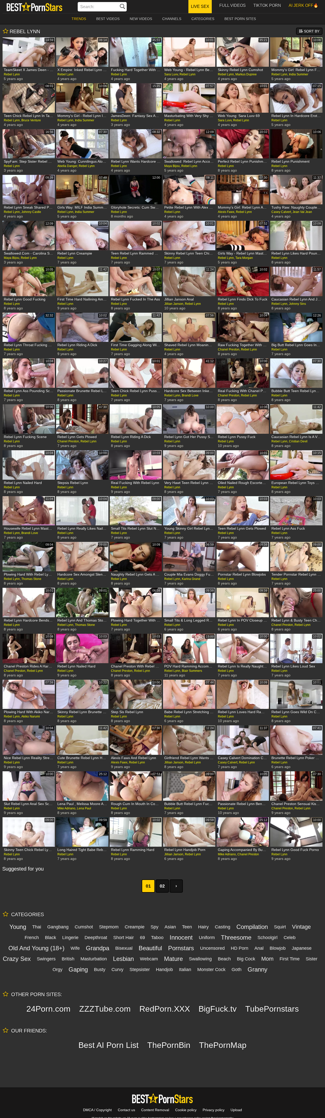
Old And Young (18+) (36, 948)
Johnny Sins (297, 304)
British (68, 958)
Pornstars (181, 948)
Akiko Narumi (30, 716)
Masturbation (93, 958)
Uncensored (212, 948)
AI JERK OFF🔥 (303, 5)
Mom (267, 959)
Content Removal (155, 1110)
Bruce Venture (31, 120)
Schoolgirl (267, 937)
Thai (36, 926)
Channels (171, 19)
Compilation (252, 926)
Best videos (108, 19)
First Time (290, 958)
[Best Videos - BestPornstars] (34, 6)
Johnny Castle (31, 212)
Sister (311, 958)
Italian (185, 969)
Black (50, 937)
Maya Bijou (172, 166)
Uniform (207, 937)
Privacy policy (213, 1110)
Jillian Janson (173, 304)
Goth (236, 969)
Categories (202, 19)
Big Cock (246, 958)
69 (142, 937)
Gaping (78, 969)
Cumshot (84, 926)
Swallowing (200, 958)
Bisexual (124, 948)
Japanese (302, 948)
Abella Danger (67, 166)
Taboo (157, 937)
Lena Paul (84, 808)
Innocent (181, 937)
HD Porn (239, 948)
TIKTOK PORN (267, 5)
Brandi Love (190, 395)
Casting (222, 926)
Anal (259, 948)
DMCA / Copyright (97, 1110)
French (32, 937)
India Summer (298, 74)
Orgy (57, 969)
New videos (141, 19)
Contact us (126, 1110)
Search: (87, 7)
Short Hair (123, 937)
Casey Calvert (281, 212)
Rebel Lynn (12, 74)
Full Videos (232, 5)
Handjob (164, 969)
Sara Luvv (171, 74)
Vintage (301, 927)
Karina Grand (191, 579)
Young (17, 926)
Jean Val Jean (302, 212)
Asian (170, 926)
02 (162, 886)
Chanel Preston (228, 349)
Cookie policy (186, 1110)
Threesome (236, 937)
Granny (257, 969)
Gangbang (58, 926)
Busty (99, 969)
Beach (224, 958)
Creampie (134, 926)
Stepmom (109, 926)
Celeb (290, 937)
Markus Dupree (246, 74)
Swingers (46, 958)
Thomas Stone (31, 579)
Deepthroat (96, 937)
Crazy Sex (17, 958)
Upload (236, 1110)
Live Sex (200, 6)
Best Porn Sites (240, 19)
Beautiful (150, 948)
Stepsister (139, 969)
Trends (79, 19)
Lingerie (70, 937)
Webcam (149, 958)
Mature (173, 958)
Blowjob (278, 948)
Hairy (203, 926)
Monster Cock (211, 969)
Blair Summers (192, 671)
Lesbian (123, 958)
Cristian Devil (298, 441)
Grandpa (97, 948)
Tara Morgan (244, 258)
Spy (154, 926)
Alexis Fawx (226, 212)
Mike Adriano (66, 808)
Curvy (117, 969)
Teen (187, 926)
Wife (75, 948)
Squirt (280, 926)
